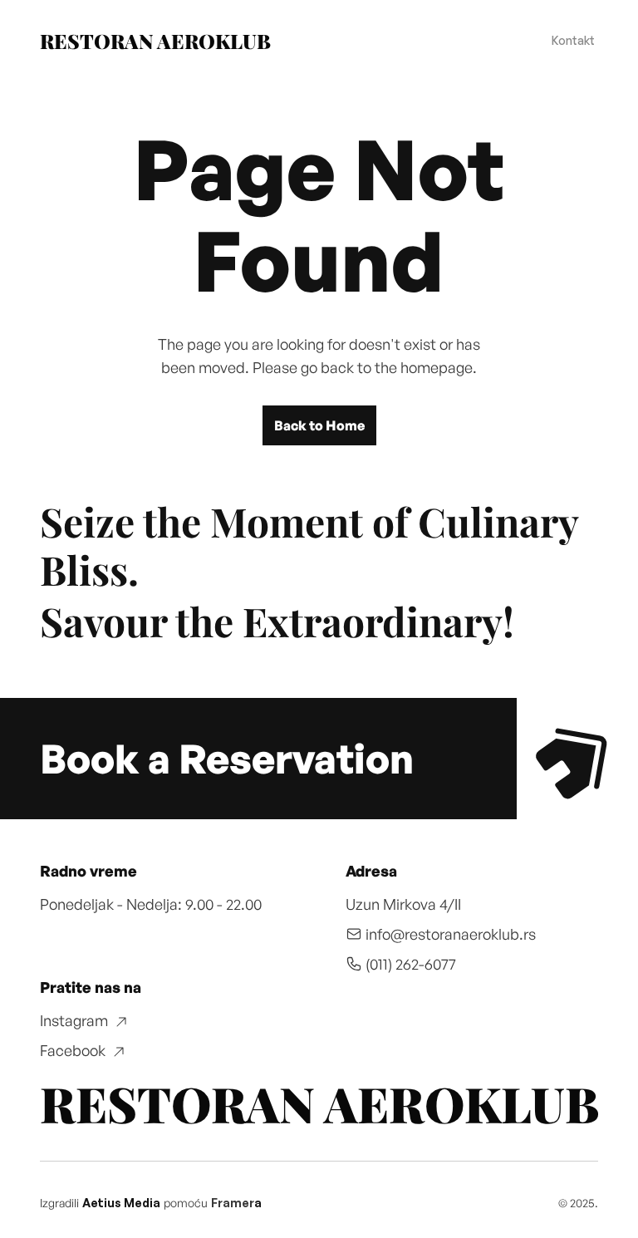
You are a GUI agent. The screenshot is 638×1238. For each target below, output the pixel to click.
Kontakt (573, 40)
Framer (232, 1203)
